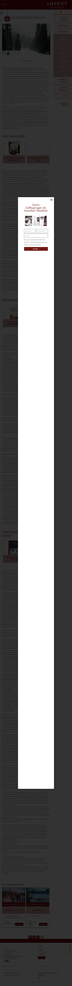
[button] (51, 199)
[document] (36, 493)
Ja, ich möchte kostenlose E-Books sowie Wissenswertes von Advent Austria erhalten (35, 242)
